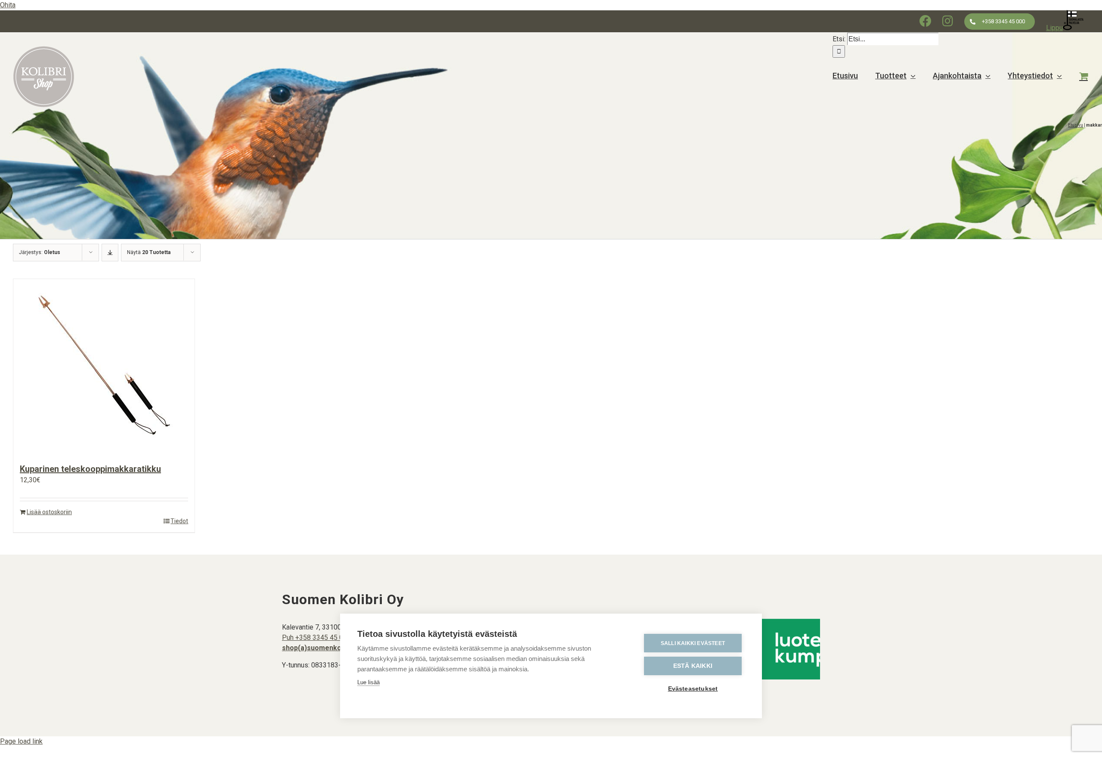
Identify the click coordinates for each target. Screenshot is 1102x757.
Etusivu (1075, 125)
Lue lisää (368, 682)
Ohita (7, 5)
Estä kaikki (692, 666)
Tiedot (179, 521)
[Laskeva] (110, 252)
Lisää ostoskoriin (49, 512)
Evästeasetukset (693, 689)
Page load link (21, 741)
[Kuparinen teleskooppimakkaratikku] (104, 366)
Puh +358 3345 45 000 (316, 637)
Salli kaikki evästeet (693, 643)
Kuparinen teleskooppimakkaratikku (90, 469)
